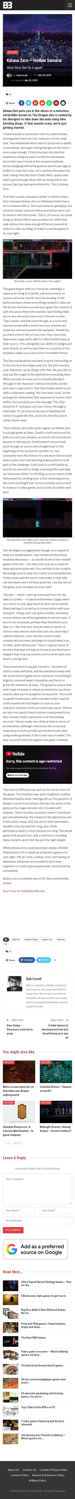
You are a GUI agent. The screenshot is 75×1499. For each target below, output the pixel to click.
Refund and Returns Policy (48, 1475)
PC (6, 944)
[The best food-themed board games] (10, 1369)
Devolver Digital (31, 939)
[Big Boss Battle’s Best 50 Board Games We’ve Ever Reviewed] (10, 1313)
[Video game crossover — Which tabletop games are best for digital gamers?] (10, 1355)
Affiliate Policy (37, 1480)
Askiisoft (16, 939)
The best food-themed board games (42, 1365)
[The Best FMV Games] (10, 1341)
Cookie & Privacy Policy (54, 1469)
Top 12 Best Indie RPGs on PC (38, 1407)
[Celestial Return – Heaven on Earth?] (56, 1072)
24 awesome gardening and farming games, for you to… (42, 1395)
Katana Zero (47, 939)
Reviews (12, 52)
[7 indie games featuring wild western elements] (10, 1425)
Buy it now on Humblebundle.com (24, 891)
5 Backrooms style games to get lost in (43, 1295)
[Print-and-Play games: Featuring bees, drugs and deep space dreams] (10, 1327)
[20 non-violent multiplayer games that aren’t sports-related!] (10, 1383)
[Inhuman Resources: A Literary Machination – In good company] (19, 1112)
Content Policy (20, 1475)
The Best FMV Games (33, 1337)
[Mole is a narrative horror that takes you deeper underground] (19, 1072)
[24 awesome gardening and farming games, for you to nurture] (10, 1397)
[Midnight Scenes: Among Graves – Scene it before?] (56, 1112)
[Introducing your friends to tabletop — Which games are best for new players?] (10, 1439)
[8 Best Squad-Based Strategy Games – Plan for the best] (10, 1285)
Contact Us (29, 1469)
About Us (13, 1469)
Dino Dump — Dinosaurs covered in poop (20, 1029)
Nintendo (61, 939)
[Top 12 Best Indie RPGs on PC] (10, 1411)
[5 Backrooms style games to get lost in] (10, 1299)
